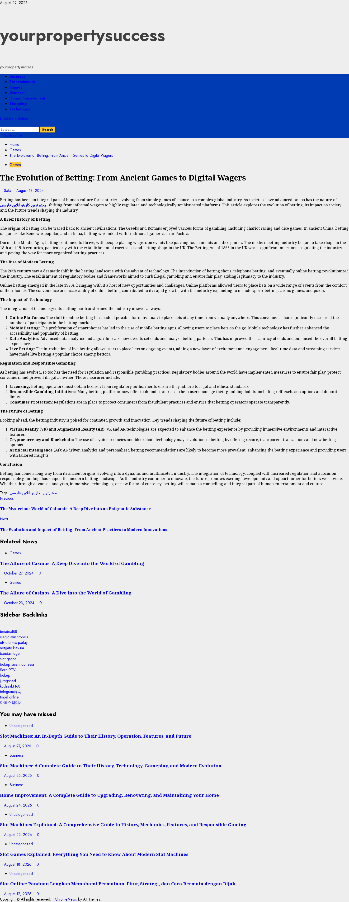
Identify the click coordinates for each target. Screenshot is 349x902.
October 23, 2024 (19, 603)
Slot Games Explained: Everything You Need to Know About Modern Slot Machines (94, 854)
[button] (1, 124)
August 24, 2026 (18, 805)
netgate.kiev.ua (12, 648)
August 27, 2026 (18, 746)
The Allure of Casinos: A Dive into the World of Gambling (66, 593)
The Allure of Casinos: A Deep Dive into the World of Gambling (72, 563)
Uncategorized (21, 725)
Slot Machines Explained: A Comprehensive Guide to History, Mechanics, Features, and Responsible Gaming (123, 824)
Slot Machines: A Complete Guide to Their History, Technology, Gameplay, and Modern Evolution (111, 766)
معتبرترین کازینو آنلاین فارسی (33, 493)
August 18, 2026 (18, 864)
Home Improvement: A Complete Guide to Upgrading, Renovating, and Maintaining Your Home (109, 795)
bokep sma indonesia (17, 664)
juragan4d (8, 681)
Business (17, 76)
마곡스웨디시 (11, 702)
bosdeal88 (8, 631)
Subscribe (12, 135)
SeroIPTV (8, 670)
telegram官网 (10, 691)
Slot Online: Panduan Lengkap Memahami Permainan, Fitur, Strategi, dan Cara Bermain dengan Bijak (117, 884)
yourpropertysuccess (82, 35)
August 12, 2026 (18, 894)
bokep (5, 675)
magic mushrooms (14, 637)
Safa (8, 190)
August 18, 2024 (30, 190)
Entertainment (22, 82)
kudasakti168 (10, 686)
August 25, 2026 (18, 775)
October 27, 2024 (19, 573)
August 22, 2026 (18, 834)
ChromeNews (66, 899)
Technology (19, 109)
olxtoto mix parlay (14, 642)
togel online (9, 697)
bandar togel (10, 653)
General (16, 92)
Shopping (18, 103)
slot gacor (8, 659)
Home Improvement (27, 98)
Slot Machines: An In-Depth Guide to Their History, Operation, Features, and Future (95, 736)
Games (15, 87)
